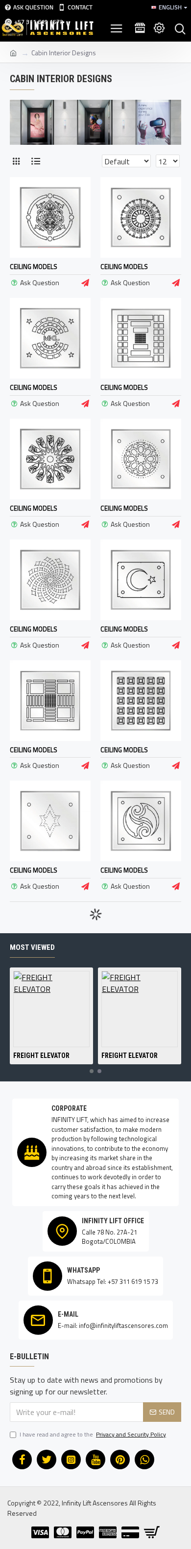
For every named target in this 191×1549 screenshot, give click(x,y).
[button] (92, 1071)
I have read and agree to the (93, 1434)
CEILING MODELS (33, 267)
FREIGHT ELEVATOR (41, 1055)
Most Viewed (32, 947)
